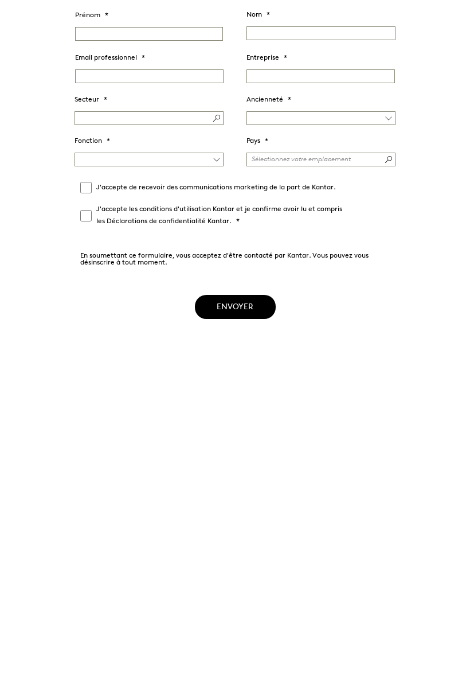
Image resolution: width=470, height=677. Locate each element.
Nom (254, 14)
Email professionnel (106, 58)
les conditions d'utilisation (170, 209)
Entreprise (262, 58)
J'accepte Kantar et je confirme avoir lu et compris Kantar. (219, 215)
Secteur (87, 99)
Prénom (87, 15)
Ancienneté (264, 99)
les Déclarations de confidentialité (151, 221)
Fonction (88, 141)
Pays (253, 141)
